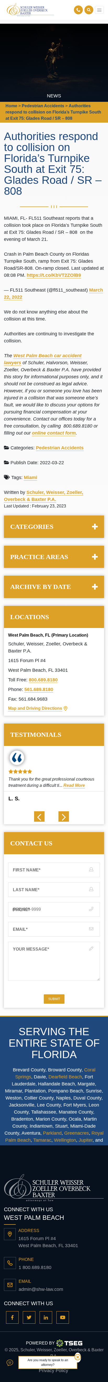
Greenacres (76, 1133)
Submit (54, 999)
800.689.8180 (43, 679)
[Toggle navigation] (99, 10)
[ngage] (10, 1362)
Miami (30, 477)
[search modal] (88, 9)
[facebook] (12, 1317)
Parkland (52, 1133)
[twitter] (29, 1317)
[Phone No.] (79, 9)
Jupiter (86, 1140)
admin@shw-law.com (41, 1289)
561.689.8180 (38, 689)
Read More (73, 785)
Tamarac (42, 1140)
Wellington (65, 1140)
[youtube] (62, 1317)
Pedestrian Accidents (60, 447)
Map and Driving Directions (35, 708)
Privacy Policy (53, 1370)
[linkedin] (46, 1317)
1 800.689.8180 (35, 1267)
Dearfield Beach (65, 1076)
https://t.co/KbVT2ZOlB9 (54, 275)
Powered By (40, 1343)
